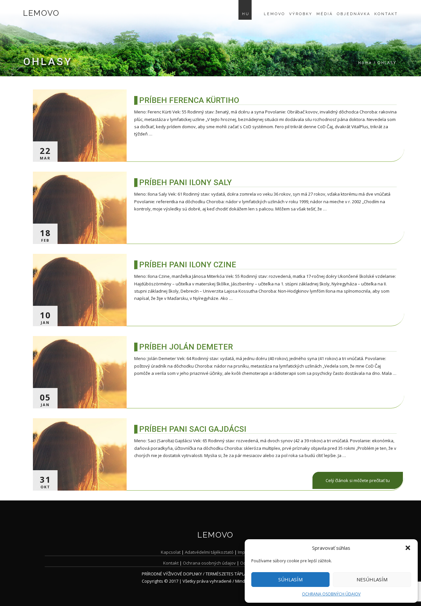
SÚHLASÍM (290, 579)
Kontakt (386, 14)
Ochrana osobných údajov (209, 563)
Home (365, 62)
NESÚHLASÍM (372, 579)
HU (246, 14)
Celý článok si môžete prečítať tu (358, 480)
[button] (408, 548)
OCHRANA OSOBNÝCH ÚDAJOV (331, 594)
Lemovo (41, 13)
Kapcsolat (171, 552)
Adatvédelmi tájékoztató (209, 552)
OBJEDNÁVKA (353, 14)
